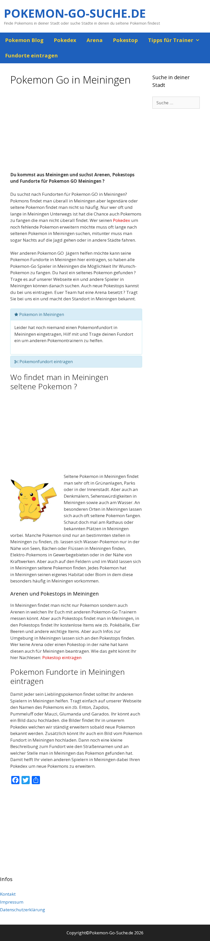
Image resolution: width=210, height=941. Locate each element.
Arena (95, 40)
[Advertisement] (76, 130)
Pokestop (125, 40)
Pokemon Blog (24, 40)
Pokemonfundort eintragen (45, 361)
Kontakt (8, 894)
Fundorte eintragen (31, 55)
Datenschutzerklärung (22, 910)
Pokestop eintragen (61, 657)
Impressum (11, 902)
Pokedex (65, 40)
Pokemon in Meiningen (41, 314)
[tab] (76, 314)
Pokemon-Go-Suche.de (75, 13)
